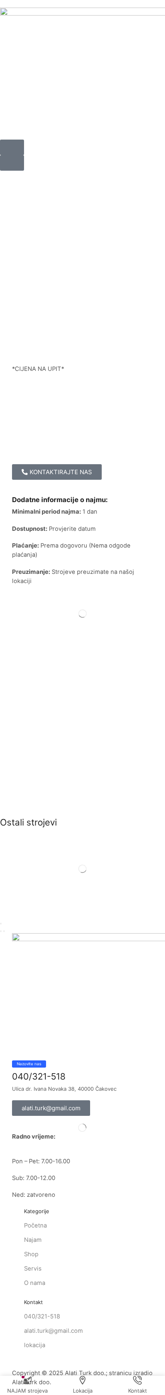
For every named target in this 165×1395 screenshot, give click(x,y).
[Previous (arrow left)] (1, 931)
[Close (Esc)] (1, 923)
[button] (12, 147)
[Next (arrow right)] (4, 931)
